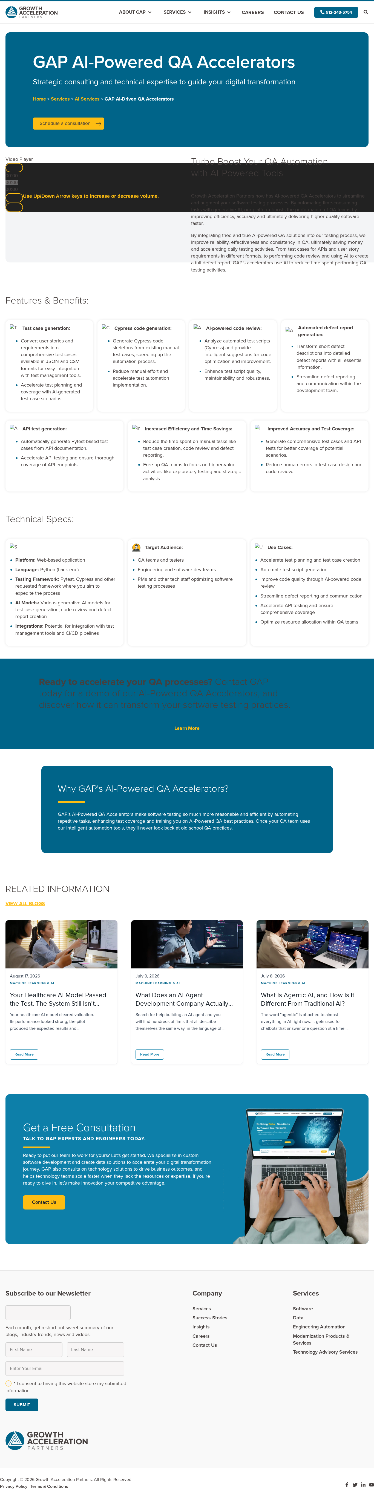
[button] (336, 12)
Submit (22, 1405)
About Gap (132, 12)
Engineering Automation (319, 1327)
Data (298, 1318)
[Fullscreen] (14, 207)
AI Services (87, 99)
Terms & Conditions (49, 1486)
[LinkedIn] (363, 1484)
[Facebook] (346, 1484)
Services (175, 12)
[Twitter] (355, 1484)
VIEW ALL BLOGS (25, 903)
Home (39, 99)
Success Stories (210, 1318)
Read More (24, 1054)
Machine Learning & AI (32, 983)
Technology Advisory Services (325, 1352)
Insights (214, 12)
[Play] (14, 167)
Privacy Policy (13, 1486)
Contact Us (289, 12)
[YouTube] (371, 1484)
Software (303, 1309)
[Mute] (14, 197)
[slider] (91, 196)
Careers (253, 12)
